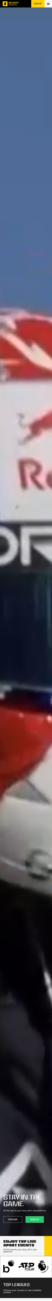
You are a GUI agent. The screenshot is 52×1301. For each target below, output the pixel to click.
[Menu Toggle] (48, 3)
